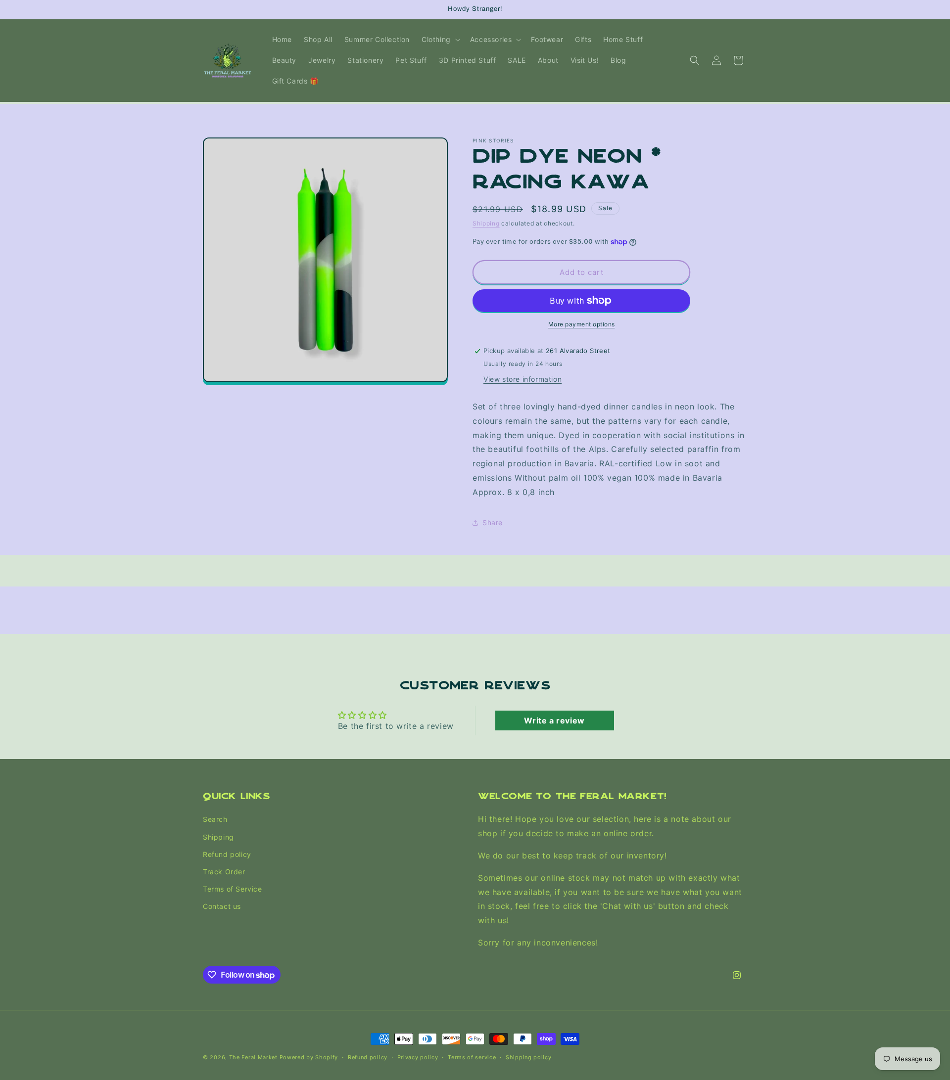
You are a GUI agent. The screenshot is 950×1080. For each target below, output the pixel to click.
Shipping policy (529, 1057)
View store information (522, 379)
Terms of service (472, 1057)
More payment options (581, 324)
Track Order (224, 871)
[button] (440, 39)
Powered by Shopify (309, 1057)
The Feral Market (253, 1057)
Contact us (222, 906)
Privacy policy (417, 1057)
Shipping (486, 223)
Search (215, 819)
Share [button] (492, 522)
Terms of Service (232, 889)
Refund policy (227, 854)
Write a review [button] (554, 720)
